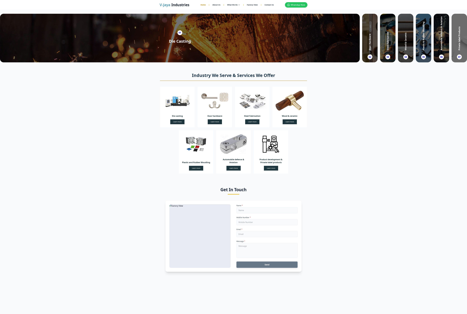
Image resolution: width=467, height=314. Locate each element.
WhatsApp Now (298, 5)
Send (267, 264)
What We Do (232, 5)
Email (239, 229)
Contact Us (269, 5)
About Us (216, 5)
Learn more (177, 122)
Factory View (252, 5)
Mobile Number (243, 217)
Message (240, 241)
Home (203, 5)
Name (239, 205)
